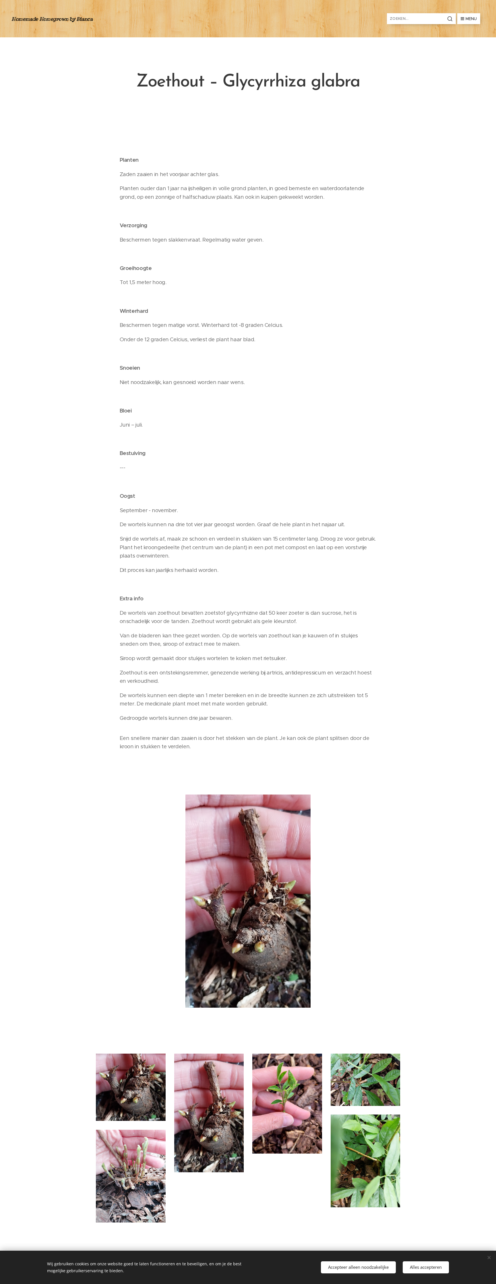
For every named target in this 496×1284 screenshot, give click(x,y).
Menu (471, 18)
